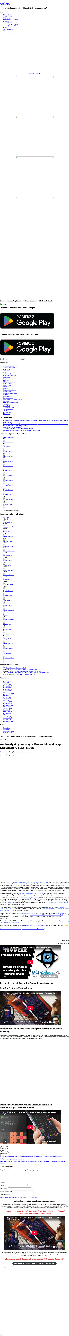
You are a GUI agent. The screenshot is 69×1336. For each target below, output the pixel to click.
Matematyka (7, 391)
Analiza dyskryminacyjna (7, 1156)
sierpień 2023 (7, 684)
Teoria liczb (6, 406)
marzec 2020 (7, 687)
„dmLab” (12, 916)
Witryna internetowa (6, 1191)
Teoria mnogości (8, 409)
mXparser (6, 21)
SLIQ (64, 1156)
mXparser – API (11, 26)
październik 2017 (8, 694)
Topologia (6, 411)
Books (5, 372)
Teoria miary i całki (8, 407)
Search (2, 359)
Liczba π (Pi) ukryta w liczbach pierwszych (28, 671)
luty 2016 (6, 715)
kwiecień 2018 (7, 689)
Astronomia (6, 371)
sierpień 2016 (7, 708)
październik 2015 (8, 721)
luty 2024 (6, 683)
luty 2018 (6, 692)
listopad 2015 (7, 719)
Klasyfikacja (31, 1156)
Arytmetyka (6, 369)
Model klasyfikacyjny (56, 1156)
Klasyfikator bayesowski (42, 1156)
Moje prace (6, 18)
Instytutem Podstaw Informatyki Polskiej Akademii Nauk (46, 915)
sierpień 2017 (7, 697)
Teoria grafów (7, 404)
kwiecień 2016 (7, 711)
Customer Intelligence (9, 375)
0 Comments (26, 752)
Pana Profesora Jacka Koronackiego (35, 925)
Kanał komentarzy (8, 731)
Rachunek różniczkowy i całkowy (13, 399)
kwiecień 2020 (7, 686)
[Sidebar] (0, 12)
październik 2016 (8, 705)
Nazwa (2, 1185)
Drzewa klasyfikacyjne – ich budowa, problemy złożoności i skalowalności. (22, 929)
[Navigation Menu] (2, 12)
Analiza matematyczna (10, 366)
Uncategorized (7, 412)
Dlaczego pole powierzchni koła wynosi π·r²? (24, 669)
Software (6, 401)
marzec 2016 (7, 713)
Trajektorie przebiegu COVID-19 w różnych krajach (18, 429)
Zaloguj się (6, 728)
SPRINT (2, 1158)
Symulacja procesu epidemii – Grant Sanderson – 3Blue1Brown (21, 430)
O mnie (5, 27)
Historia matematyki (9, 382)
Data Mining (6, 377)
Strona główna (7, 15)
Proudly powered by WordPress (9, 1197)
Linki (4, 31)
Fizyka (5, 379)
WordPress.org (7, 733)
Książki (5, 388)
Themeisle (35, 1197)
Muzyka (5, 395)
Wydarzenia (6, 414)
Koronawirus (7, 385)
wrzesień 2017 (7, 695)
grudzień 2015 (7, 718)
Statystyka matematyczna (11, 403)
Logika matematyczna (9, 390)
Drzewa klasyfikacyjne (21, 1156)
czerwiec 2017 (7, 699)
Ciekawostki (7, 374)
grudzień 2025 (7, 681)
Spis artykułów (7, 16)
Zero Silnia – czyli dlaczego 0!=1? (16, 668)
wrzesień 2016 (7, 707)
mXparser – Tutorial (12, 24)
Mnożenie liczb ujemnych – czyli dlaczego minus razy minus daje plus (28, 673)
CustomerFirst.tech (34, 73)
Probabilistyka (7, 396)
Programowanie (8, 398)
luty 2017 (6, 700)
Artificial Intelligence (9, 367)
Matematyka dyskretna (10, 393)
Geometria (6, 380)
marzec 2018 (7, 691)
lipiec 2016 (6, 710)
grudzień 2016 (7, 703)
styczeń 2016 (7, 716)
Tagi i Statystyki (8, 29)
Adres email (4, 1188)
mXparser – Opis (12, 23)
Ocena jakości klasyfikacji (10, 19)
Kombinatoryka (7, 383)
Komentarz (3, 1182)
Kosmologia (6, 387)
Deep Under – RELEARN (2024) (12, 427)
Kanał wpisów (7, 729)
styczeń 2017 (7, 702)
